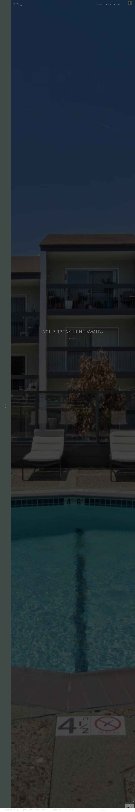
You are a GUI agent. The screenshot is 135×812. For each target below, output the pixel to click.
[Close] (133, 810)
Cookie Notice (56, 810)
